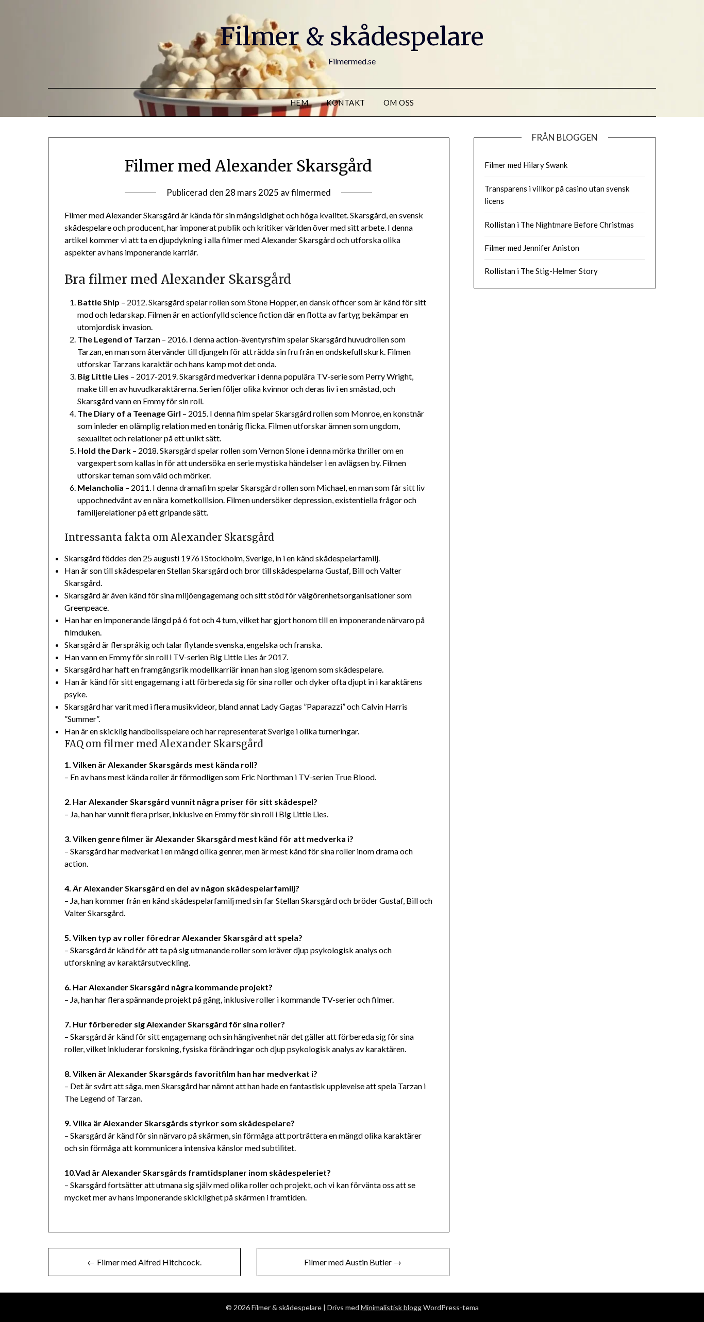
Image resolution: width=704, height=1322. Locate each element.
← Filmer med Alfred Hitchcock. (144, 1262)
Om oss (398, 102)
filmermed (311, 192)
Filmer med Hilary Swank (525, 164)
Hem (299, 102)
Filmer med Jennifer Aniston (531, 247)
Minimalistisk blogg (391, 1307)
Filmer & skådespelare (352, 36)
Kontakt (345, 102)
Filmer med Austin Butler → (352, 1262)
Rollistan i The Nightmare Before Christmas (559, 224)
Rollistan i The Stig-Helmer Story (541, 271)
